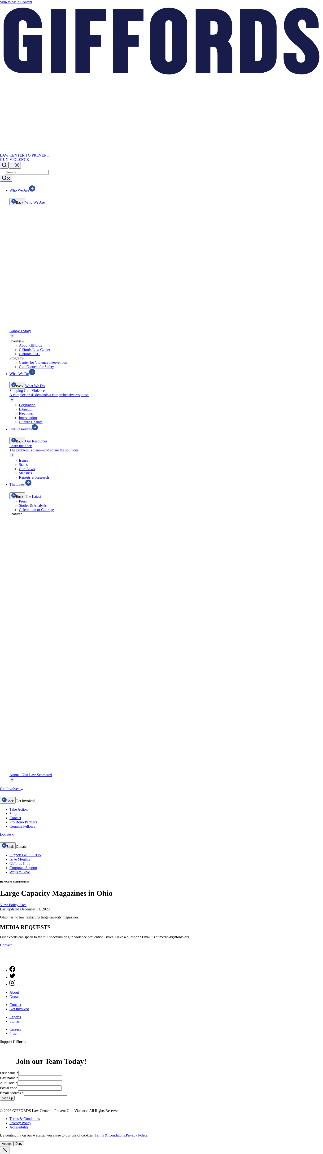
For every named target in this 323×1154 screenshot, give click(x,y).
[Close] (4, 1150)
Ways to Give (19, 872)
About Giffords (30, 345)
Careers (15, 1029)
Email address (12, 1093)
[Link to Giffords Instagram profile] (12, 984)
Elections (26, 413)
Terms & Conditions (24, 1119)
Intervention (28, 418)
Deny (18, 1143)
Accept (7, 1143)
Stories (14, 1021)
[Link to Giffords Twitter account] (12, 977)
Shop (13, 814)
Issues (23, 460)
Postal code (9, 1088)
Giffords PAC (29, 354)
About (14, 992)
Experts (15, 1017)
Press (23, 501)
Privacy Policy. (137, 1135)
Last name (9, 1078)
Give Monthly (20, 859)
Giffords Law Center (34, 350)
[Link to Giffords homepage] (3, 960)
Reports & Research (34, 477)
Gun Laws (27, 469)
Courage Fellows (22, 826)
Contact (15, 818)
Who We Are (35, 202)
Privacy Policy (20, 1123)
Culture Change (31, 422)
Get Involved (19, 1009)
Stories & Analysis (33, 505)
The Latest (33, 496)
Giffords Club (19, 863)
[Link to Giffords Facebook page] (12, 971)
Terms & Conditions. (110, 1135)
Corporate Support (23, 868)
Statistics (25, 473)
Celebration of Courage (36, 510)
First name (9, 1073)
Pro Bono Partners (23, 822)
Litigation (26, 409)
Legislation (27, 405)
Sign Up (7, 1098)
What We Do (35, 386)
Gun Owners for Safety (36, 367)
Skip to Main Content (16, 2)
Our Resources (36, 441)
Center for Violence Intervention (43, 362)
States (23, 465)
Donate (14, 997)
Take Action (18, 809)
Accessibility (19, 1127)
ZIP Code (8, 1083)
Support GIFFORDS (25, 855)
